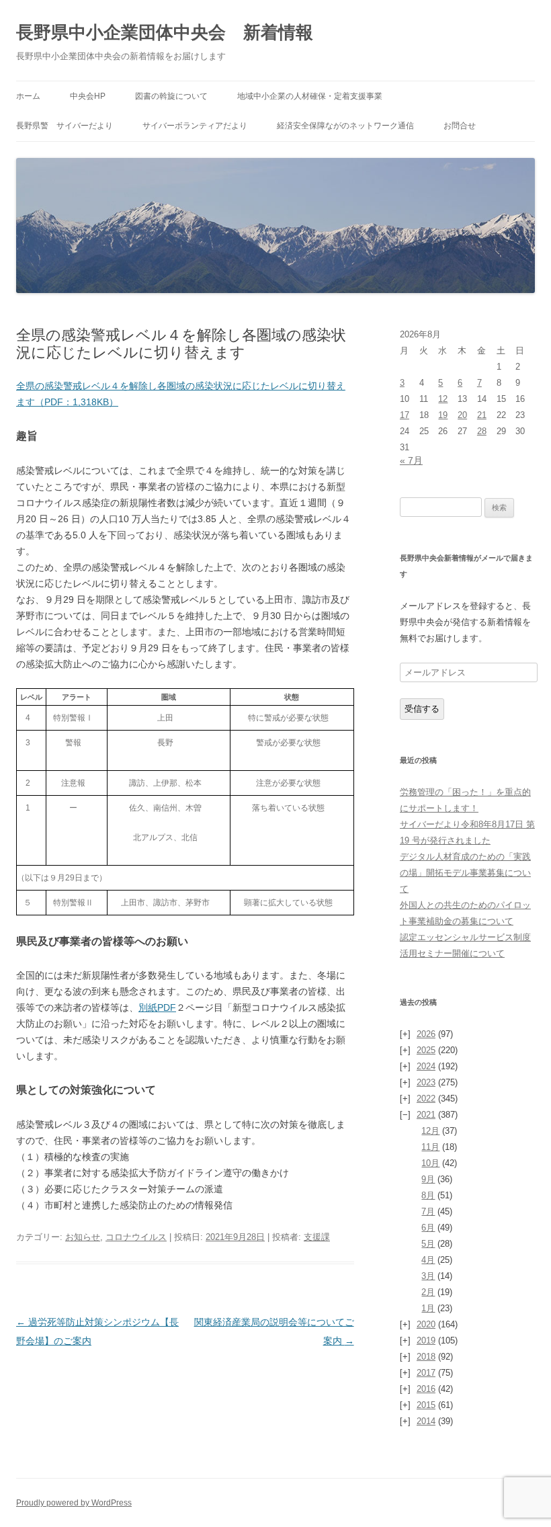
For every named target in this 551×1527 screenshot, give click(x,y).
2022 (426, 1098)
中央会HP (87, 96)
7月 (428, 1211)
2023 (426, 1082)
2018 (426, 1357)
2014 (426, 1421)
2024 (426, 1066)
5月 (428, 1244)
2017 (426, 1373)
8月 (428, 1195)
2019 (426, 1340)
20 (462, 415)
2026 (426, 1034)
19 (443, 415)
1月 (428, 1308)
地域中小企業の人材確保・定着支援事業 (309, 96)
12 (443, 399)
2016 (426, 1389)
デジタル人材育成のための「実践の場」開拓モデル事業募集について (465, 873)
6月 (428, 1228)
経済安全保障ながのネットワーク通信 (345, 125)
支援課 (317, 1237)
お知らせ (82, 1237)
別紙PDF (157, 1007)
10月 (430, 1163)
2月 (428, 1292)
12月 (430, 1131)
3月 (428, 1276)
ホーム (28, 96)
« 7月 (411, 460)
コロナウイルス (136, 1237)
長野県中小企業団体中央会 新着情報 (164, 32)
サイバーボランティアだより (194, 125)
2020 (426, 1324)
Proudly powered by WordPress (74, 1503)
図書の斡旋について (171, 96)
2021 (426, 1115)
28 (481, 431)
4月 (428, 1260)
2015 (426, 1405)
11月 (430, 1147)
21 (481, 415)
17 (404, 415)
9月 (428, 1179)
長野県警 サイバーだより (64, 125)
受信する (422, 709)
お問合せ (459, 125)
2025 (426, 1050)
